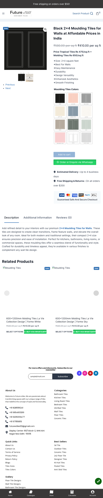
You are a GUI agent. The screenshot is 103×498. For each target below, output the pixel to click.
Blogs (7, 462)
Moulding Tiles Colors (66, 89)
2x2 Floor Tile (60, 455)
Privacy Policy (11, 455)
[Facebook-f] (79, 373)
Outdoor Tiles (60, 448)
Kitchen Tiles (60, 397)
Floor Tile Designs (13, 480)
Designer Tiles (60, 459)
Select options (14, 332)
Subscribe (63, 376)
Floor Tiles (58, 415)
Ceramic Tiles (60, 418)
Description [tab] (11, 217)
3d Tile (57, 445)
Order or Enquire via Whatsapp (76, 162)
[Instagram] (84, 373)
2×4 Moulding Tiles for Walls (75, 228)
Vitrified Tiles (60, 408)
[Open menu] (3, 13)
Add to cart (64, 154)
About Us (9, 445)
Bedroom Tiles (60, 404)
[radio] (60, 99)
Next (8, 88)
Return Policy (11, 459)
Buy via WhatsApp (36, 332)
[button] (45, 29)
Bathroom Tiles (61, 394)
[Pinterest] (90, 373)
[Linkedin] (95, 373)
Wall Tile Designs (13, 484)
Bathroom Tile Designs (15, 487)
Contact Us (10, 448)
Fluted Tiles (59, 466)
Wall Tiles (58, 411)
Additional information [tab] (37, 217)
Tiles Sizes (10, 466)
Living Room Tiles (62, 401)
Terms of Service (12, 452)
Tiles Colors (10, 469)
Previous (10, 84)
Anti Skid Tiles (60, 469)
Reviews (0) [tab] (64, 217)
